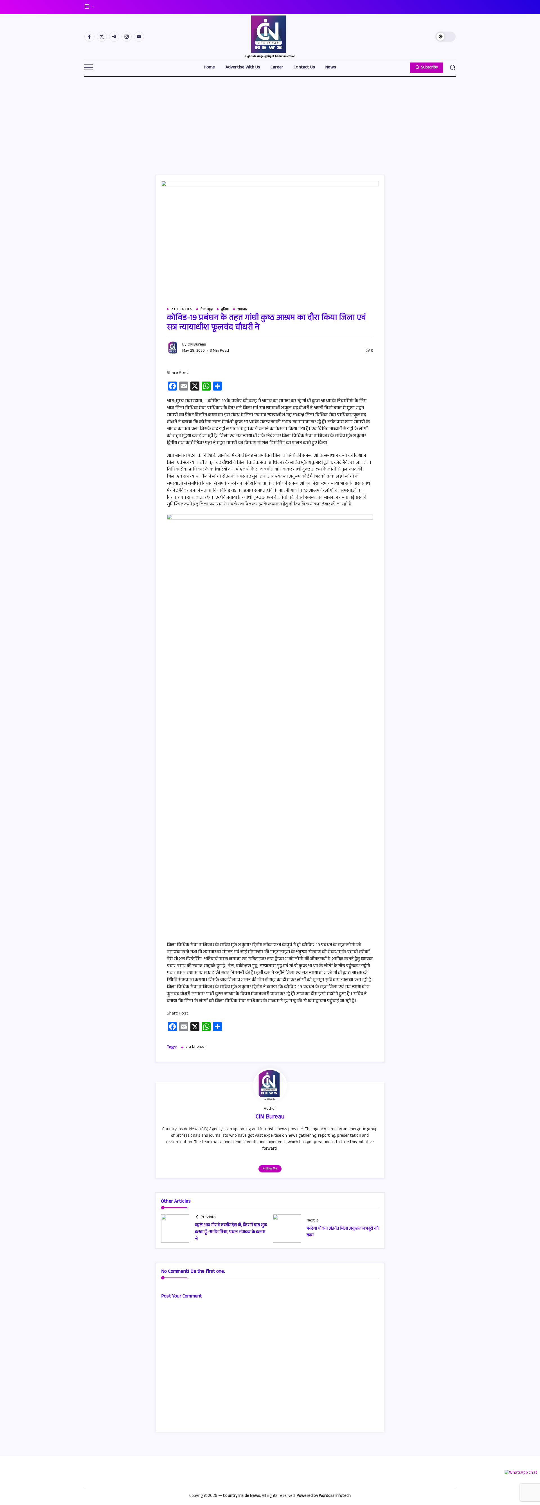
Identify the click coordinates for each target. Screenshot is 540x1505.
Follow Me (270, 1169)
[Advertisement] (270, 118)
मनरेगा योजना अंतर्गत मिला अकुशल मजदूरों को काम (343, 1232)
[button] (445, 37)
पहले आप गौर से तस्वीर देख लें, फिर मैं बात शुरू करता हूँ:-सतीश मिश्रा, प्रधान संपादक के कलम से (231, 1232)
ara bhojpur (196, 1047)
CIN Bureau (197, 345)
